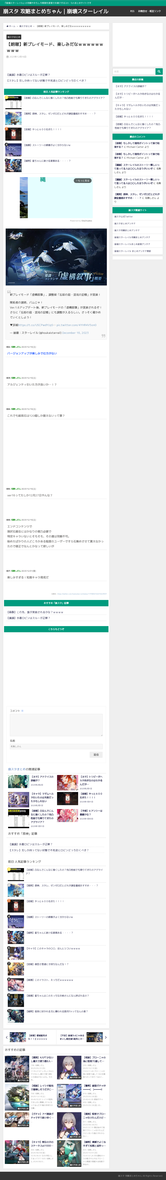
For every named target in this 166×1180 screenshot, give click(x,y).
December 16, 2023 (75, 333)
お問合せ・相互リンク (149, 11)
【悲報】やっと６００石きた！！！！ (134, 116)
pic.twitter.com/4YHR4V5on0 (76, 325)
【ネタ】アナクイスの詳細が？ (131, 86)
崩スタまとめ (14, 37)
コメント (17, 711)
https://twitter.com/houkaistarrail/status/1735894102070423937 (82, 594)
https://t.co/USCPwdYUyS (35, 325)
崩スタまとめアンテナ (125, 223)
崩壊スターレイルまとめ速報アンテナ (132, 244)
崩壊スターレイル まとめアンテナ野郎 (132, 251)
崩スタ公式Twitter (123, 216)
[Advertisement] (56, 449)
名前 (12, 741)
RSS (132, 11)
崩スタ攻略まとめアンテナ (127, 230)
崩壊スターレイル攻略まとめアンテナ (132, 237)
